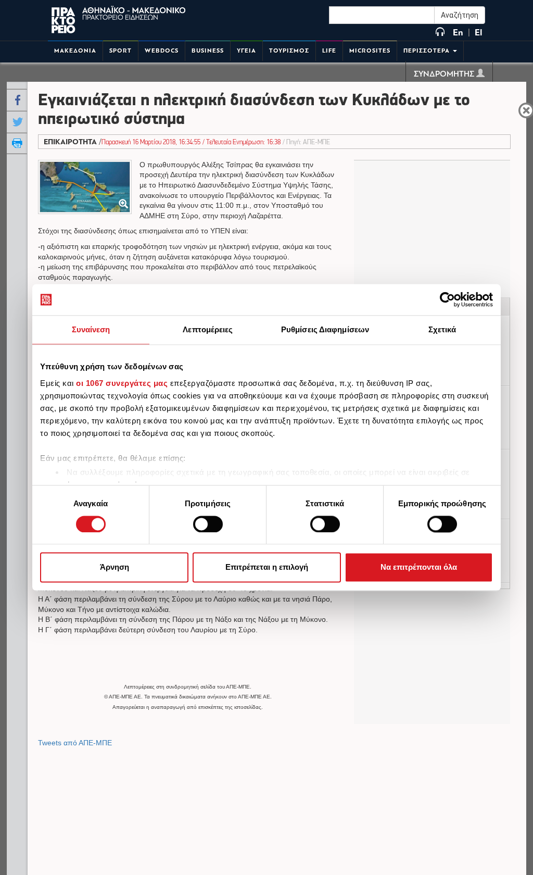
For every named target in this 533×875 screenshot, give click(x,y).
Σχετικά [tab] (442, 329)
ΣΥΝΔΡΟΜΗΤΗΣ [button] (445, 74)
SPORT (120, 51)
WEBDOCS (162, 51)
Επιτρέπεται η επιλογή (266, 567)
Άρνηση (114, 567)
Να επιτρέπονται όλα (418, 567)
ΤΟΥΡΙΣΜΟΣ (289, 51)
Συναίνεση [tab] (91, 329)
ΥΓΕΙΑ (246, 51)
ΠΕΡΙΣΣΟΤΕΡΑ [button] (427, 51)
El (478, 32)
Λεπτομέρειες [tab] (208, 329)
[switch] (208, 524)
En (458, 32)
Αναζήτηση (459, 15)
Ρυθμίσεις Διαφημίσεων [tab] (325, 329)
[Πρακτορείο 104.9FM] (440, 32)
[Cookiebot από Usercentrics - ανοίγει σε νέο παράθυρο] (447, 299)
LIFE (329, 51)
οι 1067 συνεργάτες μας (122, 383)
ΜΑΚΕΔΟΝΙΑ (75, 51)
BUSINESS (208, 51)
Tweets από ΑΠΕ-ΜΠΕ (75, 743)
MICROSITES (369, 51)
